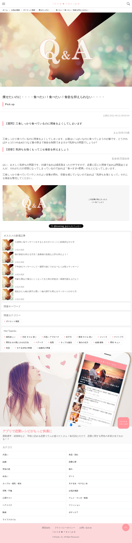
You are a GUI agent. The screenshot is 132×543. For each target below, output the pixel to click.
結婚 (4, 462)
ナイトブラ (119, 337)
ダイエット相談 (12, 321)
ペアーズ (39, 342)
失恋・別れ (73, 455)
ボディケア (73, 512)
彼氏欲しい (10, 337)
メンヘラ (103, 337)
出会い (5, 476)
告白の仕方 (83, 342)
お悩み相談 (73, 491)
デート (71, 476)
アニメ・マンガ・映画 (78, 498)
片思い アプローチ (51, 337)
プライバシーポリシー (64, 528)
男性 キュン (115, 342)
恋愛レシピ (66, 3)
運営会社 (46, 528)
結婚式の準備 (44, 348)
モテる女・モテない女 (78, 483)
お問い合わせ (85, 528)
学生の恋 (6, 469)
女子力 (69, 337)
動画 (4, 512)
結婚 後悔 (99, 342)
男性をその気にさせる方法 (17, 342)
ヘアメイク (7, 505)
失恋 (8, 348)
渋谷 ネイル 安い (29, 337)
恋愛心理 (72, 462)
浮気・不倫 (7, 491)
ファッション (74, 505)
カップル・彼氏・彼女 (12, 483)
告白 (71, 469)
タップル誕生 (66, 342)
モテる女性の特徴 (24, 348)
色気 (52, 342)
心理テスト (7, 498)
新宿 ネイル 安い (86, 337)
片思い (5, 455)
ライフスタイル (9, 519)
